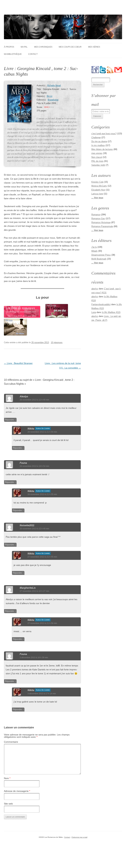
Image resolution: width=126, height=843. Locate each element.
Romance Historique (101, 222)
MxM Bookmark (98, 259)
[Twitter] (103, 70)
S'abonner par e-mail (79, 837)
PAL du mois (97, 161)
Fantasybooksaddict (101, 304)
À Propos (9, 47)
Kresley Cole (97, 182)
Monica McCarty (99, 186)
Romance (95, 214)
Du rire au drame (99, 141)
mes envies (96, 153)
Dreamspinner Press (101, 255)
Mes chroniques (43, 47)
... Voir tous (97, 197)
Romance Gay (98, 218)
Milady (94, 251)
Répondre (9, 419)
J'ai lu (94, 247)
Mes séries (94, 47)
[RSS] (110, 70)
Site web (8, 803)
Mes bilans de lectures (102, 149)
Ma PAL (24, 47)
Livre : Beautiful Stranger (18, 363)
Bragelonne (53, 100)
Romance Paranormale (102, 226)
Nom (7, 778)
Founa (23, 462)
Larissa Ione (97, 194)
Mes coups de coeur (70, 47)
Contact (33, 54)
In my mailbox (98, 145)
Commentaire (11, 742)
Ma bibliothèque (13, 54)
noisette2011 (27, 525)
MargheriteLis (28, 587)
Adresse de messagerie (17, 791)
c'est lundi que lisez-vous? (103, 133)
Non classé (96, 157)
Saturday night (98, 165)
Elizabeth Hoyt (98, 190)
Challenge (96, 137)
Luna (93, 312)
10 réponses (57, 342)
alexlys (24, 396)
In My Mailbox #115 (111, 312)
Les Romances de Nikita (32, 9)
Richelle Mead (54, 85)
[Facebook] (95, 70)
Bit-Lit (49, 96)
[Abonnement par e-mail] (118, 70)
